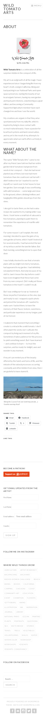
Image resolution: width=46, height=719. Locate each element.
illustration (10, 607)
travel (7, 631)
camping (8, 589)
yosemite (23, 644)
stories (30, 626)
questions (32, 621)
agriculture (10, 570)
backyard (25, 575)
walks (25, 635)
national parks (11, 617)
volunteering (11, 635)
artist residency (28, 570)
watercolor (10, 640)
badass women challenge (17, 579)
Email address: (9, 516)
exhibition (19, 598)
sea (6, 626)
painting (36, 617)
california (29, 584)
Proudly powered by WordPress (23, 701)
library (19, 612)
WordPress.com (31, 705)
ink (21, 607)
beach (37, 579)
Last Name (7, 507)
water (34, 635)
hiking (22, 603)
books (17, 584)
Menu (38, 5)
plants (7, 621)
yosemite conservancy (15, 649)
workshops (10, 644)
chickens (20, 589)
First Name (7, 497)
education (28, 593)
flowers (31, 598)
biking (7, 584)
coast (32, 589)
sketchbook (17, 626)
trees (17, 631)
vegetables (28, 631)
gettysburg (10, 603)
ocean (25, 617)
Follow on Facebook (16, 662)
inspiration (31, 607)
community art (11, 593)
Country (6, 526)
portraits (19, 621)
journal (8, 612)
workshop (25, 640)
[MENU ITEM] (12, 711)
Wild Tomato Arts (12, 9)
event (7, 598)
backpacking (10, 575)
